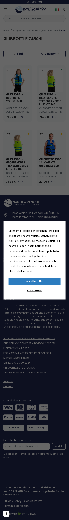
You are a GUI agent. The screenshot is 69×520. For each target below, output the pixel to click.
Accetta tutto (34, 281)
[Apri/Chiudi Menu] (6, 514)
